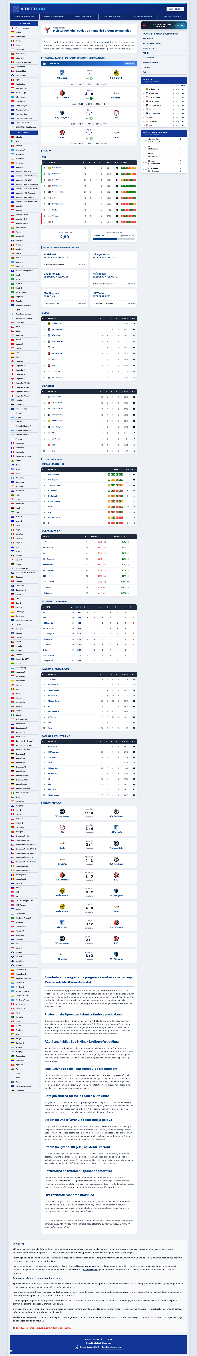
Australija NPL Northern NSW (27, 176)
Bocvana (19, 262)
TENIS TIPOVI (148, 58)
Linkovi (146, 67)
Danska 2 (19, 340)
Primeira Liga (21, 54)
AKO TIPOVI (148, 39)
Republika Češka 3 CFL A (26, 844)
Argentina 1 (20, 150)
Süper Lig (20, 58)
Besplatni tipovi (90, 1269)
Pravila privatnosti (93, 1339)
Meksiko (19, 706)
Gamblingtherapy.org (111, 1347)
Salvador (19, 909)
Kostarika (19, 637)
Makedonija (20, 681)
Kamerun (19, 577)
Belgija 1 (19, 245)
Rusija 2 (19, 888)
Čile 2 (18, 331)
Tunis (18, 1021)
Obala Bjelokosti (22, 793)
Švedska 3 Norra (22, 991)
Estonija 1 (19, 400)
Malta (18, 693)
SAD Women (21, 905)
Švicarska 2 (20, 1008)
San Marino (20, 914)
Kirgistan (19, 607)
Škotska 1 (19, 952)
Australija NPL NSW (24, 180)
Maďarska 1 (20, 672)
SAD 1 (18, 892)
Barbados (19, 240)
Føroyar (19, 439)
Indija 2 (19, 499)
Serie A (19, 41)
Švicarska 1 (20, 1004)
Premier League (22, 28)
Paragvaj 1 (20, 801)
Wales (18, 1069)
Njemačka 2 (20, 758)
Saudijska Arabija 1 (23, 918)
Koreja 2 (19, 629)
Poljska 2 (19, 823)
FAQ (144, 72)
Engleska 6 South (23, 387)
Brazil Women (21, 292)
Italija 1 (18, 525)
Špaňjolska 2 (21, 974)
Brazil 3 (19, 284)
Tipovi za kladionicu (24, 17)
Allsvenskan (21, 97)
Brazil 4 (19, 288)
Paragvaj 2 (20, 806)
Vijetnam (19, 1065)
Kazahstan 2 (21, 590)
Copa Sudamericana (24, 318)
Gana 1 (18, 460)
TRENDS (146, 53)
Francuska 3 (21, 452)
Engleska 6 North (23, 383)
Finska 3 (19, 422)
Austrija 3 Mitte (22, 215)
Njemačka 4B (21, 767)
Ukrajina (19, 1039)
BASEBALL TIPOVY (150, 62)
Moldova (19, 711)
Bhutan (18, 253)
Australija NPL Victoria (25, 197)
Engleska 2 (20, 366)
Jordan (18, 564)
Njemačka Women (23, 788)
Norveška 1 (20, 732)
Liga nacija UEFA (22, 123)
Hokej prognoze (83, 17)
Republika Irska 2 (23, 870)
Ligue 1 (18, 45)
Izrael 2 (19, 551)
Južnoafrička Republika (25, 573)
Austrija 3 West (22, 223)
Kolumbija (20, 612)
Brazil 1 (18, 275)
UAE (17, 1034)
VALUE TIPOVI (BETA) (152, 43)
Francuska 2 (21, 448)
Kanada (19, 581)
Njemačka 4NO (22, 775)
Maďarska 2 (20, 676)
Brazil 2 (19, 279)
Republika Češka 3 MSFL (26, 853)
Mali (17, 689)
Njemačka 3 (20, 763)
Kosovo (19, 633)
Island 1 (19, 517)
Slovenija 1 (20, 939)
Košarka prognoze (113, 17)
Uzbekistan (20, 1056)
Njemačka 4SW (22, 780)
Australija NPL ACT (23, 171)
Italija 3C (19, 542)
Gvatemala (20, 478)
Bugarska (19, 297)
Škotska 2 (20, 957)
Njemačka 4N (21, 771)
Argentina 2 (20, 154)
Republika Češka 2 (23, 840)
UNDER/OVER (148, 48)
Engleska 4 (20, 374)
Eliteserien (20, 101)
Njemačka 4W (21, 784)
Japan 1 (19, 560)
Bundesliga (20, 36)
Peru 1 (18, 810)
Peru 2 (18, 814)
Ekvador (19, 353)
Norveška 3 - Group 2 (24, 745)
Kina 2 (18, 603)
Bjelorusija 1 (21, 258)
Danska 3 (19, 344)
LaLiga (18, 32)
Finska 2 (19, 417)
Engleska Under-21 (23, 391)
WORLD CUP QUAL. (24, 1086)
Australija (19, 167)
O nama (108, 1339)
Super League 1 (22, 105)
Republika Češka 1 (23, 836)
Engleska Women (23, 396)
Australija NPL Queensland (27, 184)
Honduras (20, 482)
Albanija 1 (19, 137)
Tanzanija (19, 1017)
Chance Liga (21, 71)
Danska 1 (19, 335)
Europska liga (21, 114)
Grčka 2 (19, 469)
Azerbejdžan (21, 228)
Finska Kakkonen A (23, 426)
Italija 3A (19, 534)
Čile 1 (18, 327)
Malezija (19, 685)
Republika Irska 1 (22, 866)
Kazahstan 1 (20, 586)
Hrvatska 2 (20, 491)
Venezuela (20, 1060)
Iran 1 (18, 512)
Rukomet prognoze (142, 17)
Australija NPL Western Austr (27, 202)
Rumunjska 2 (21, 879)
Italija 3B (19, 538)
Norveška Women (23, 750)
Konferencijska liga (24, 118)
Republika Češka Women (26, 862)
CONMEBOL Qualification (26, 127)
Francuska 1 (20, 443)
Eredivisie (20, 49)
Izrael (18, 547)
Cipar (18, 309)
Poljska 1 (19, 819)
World (18, 1073)
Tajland (18, 1013)
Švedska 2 (20, 987)
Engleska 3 (20, 370)
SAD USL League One (24, 901)
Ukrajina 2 (20, 1043)
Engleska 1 (20, 361)
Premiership (21, 75)
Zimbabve (20, 1090)
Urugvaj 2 (20, 1052)
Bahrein (19, 232)
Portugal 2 (20, 832)
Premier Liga (21, 93)
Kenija (18, 594)
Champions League (24, 110)
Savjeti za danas (172, 17)
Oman (18, 797)
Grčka (18, 465)
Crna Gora (20, 322)
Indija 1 (18, 495)
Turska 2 (19, 1030)
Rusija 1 (19, 883)
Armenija (19, 163)
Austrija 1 (19, 206)
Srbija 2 (19, 948)
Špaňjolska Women (23, 978)
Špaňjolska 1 (21, 970)
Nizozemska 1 (21, 719)
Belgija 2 (19, 249)
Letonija (19, 646)
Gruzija (18, 473)
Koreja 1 (19, 624)
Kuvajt (18, 642)
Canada (19, 301)
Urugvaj (19, 1047)
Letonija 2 (20, 650)
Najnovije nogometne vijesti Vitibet (160, 34)
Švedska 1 (20, 983)
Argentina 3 (20, 158)
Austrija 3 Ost (21, 219)
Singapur (19, 922)
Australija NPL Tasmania (25, 193)
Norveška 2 (20, 737)
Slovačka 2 (20, 935)
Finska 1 (19, 413)
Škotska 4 (20, 965)
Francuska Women (23, 456)
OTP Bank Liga (21, 88)
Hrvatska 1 (20, 486)
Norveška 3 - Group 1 (24, 741)
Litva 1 (18, 663)
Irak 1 (18, 508)
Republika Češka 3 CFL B (26, 849)
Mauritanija (20, 702)
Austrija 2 (20, 210)
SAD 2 (18, 896)
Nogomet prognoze (54, 17)
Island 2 (19, 521)
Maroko (19, 698)
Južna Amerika (22, 568)
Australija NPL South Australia (27, 189)
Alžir (17, 141)
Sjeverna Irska (21, 926)
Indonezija (20, 504)
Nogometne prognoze (86, 1266)
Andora (19, 146)
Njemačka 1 (20, 754)
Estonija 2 (20, 404)
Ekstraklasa (20, 67)
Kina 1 (18, 599)
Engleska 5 (20, 379)
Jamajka (19, 555)
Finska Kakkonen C (23, 435)
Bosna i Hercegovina (24, 271)
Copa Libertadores (23, 314)
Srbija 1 (19, 944)
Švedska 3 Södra (22, 996)
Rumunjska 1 (21, 875)
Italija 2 (18, 530)
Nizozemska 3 (21, 728)
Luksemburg (21, 668)
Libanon (19, 655)
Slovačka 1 (20, 931)
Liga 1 (18, 80)
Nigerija (19, 715)
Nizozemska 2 (21, 724)
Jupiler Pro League (23, 62)
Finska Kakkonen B (23, 430)
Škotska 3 (20, 961)
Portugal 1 (20, 827)
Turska (18, 1026)
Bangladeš (20, 236)
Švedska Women (22, 1000)
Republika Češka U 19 (24, 857)
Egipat (18, 348)
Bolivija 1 (19, 266)
